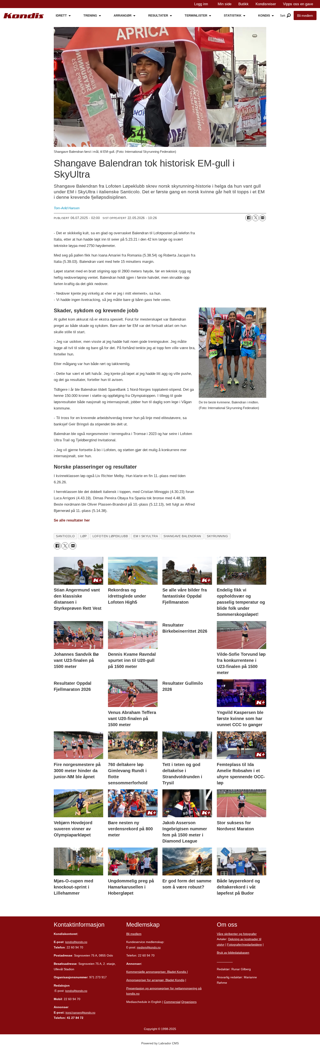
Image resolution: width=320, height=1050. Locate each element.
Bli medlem (305, 15)
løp (83, 536)
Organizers (189, 1002)
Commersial (172, 1002)
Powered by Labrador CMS (160, 1043)
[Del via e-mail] (262, 218)
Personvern (225, 961)
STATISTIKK (232, 15)
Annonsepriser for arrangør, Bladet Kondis (155, 980)
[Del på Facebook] (248, 218)
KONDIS (264, 15)
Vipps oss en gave (298, 4)
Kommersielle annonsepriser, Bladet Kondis (156, 972)
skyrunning (217, 536)
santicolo (65, 536)
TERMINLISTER (196, 15)
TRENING (90, 15)
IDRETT (61, 15)
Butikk (243, 4)
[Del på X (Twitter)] (255, 218)
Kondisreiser (266, 4)
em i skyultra (145, 536)
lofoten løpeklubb (110, 536)
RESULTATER (158, 15)
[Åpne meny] (288, 15)
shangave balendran (182, 536)
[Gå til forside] (23, 15)
